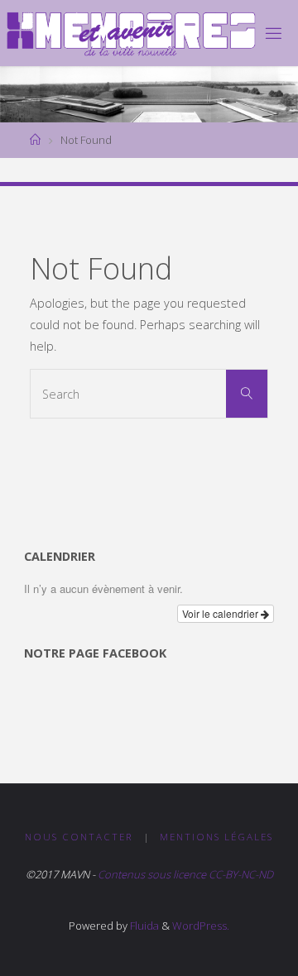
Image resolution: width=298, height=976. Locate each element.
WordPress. (200, 925)
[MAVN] (131, 33)
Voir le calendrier (221, 613)
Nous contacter (79, 836)
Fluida (143, 925)
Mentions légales (216, 836)
